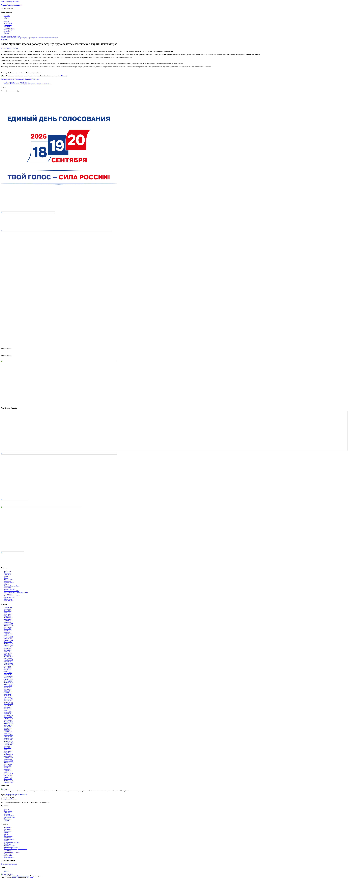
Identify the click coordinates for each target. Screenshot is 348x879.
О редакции (8, 23)
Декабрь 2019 (8, 738)
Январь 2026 (8, 619)
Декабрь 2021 (8, 699)
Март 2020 (7, 733)
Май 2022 (7, 691)
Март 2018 (7, 772)
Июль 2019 (7, 746)
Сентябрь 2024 (8, 645)
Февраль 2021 (8, 715)
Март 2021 (7, 713)
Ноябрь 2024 (8, 642)
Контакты (7, 31)
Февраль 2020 (8, 735)
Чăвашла (64, 76)
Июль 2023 (7, 668)
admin (16, 48)
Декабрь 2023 (8, 660)
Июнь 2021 (7, 709)
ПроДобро (7, 587)
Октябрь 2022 (8, 682)
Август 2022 (8, 686)
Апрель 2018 (8, 770)
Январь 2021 (8, 717)
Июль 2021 (7, 707)
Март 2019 (7, 753)
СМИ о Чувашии (9, 589)
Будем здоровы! (9, 597)
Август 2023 (8, 666)
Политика (7, 573)
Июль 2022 (7, 687)
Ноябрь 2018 (8, 759)
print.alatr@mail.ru (10, 799)
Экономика (7, 574)
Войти (6, 871)
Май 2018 (7, 769)
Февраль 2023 (8, 676)
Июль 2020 (7, 726)
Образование (8, 579)
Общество (7, 571)
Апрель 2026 (8, 614)
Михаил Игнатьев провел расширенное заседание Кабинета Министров (27, 84)
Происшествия (9, 582)
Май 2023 (7, 671)
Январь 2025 (8, 638)
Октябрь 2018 (8, 761)
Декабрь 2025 (8, 620)
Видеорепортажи (9, 30)
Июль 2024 (7, 648)
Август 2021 (8, 705)
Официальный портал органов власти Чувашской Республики (20, 79)
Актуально (4, 39)
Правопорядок (8, 600)
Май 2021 (7, 710)
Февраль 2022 (8, 695)
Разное (6, 584)
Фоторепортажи (9, 28)
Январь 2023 (8, 678)
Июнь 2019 (7, 748)
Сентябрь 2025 (8, 625)
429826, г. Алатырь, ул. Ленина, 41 (16, 794)
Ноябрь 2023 (8, 661)
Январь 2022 (8, 697)
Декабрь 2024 (8, 640)
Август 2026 (8, 607)
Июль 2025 (7, 629)
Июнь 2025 (7, 630)
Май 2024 (7, 651)
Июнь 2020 (7, 728)
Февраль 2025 (8, 637)
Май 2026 (7, 612)
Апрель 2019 (8, 751)
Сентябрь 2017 (8, 782)
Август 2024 (8, 647)
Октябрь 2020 (8, 722)
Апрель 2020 (8, 731)
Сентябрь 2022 (8, 684)
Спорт (6, 578)
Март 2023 (7, 674)
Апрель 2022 (8, 692)
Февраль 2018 (8, 774)
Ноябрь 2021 (8, 700)
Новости (7, 26)
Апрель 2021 (8, 712)
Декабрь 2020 (8, 718)
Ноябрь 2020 (8, 720)
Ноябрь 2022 (8, 681)
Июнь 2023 (7, 669)
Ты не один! (8, 594)
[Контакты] (5, 789)
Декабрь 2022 (8, 679)
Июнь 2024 (7, 650)
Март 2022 (7, 694)
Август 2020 (8, 725)
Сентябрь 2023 (8, 664)
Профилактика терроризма (9, 864)
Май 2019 (7, 749)
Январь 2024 (8, 658)
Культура (7, 576)
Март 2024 (7, 655)
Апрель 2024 (8, 653)
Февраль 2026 (8, 617)
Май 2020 (7, 730)
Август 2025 (8, 627)
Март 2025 (7, 635)
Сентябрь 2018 (8, 762)
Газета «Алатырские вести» (11, 5)
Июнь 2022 (7, 689)
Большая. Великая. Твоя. (11, 586)
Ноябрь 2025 (8, 622)
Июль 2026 (7, 609)
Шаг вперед (8, 599)
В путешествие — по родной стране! (16, 82)
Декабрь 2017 (8, 777)
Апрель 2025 (8, 633)
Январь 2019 (8, 756)
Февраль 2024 (8, 656)
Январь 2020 (8, 736)
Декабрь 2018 (8, 757)
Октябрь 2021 (8, 702)
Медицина (7, 581)
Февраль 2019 (8, 754)
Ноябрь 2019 (8, 739)
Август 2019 (8, 744)
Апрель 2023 (8, 673)
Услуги (6, 33)
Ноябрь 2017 (8, 779)
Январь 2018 (8, 775)
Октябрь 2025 (8, 624)
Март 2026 (7, 616)
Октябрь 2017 (8, 780)
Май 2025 (7, 632)
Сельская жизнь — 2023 (11, 591)
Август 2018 (8, 764)
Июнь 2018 (7, 767)
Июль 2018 (7, 766)
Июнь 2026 (7, 611)
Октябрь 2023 (8, 663)
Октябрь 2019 (8, 741)
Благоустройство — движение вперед (16, 592)
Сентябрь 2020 (8, 723)
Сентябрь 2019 (8, 743)
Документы (8, 25)
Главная (6, 21)
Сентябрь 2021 (8, 704)
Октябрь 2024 (8, 643)
